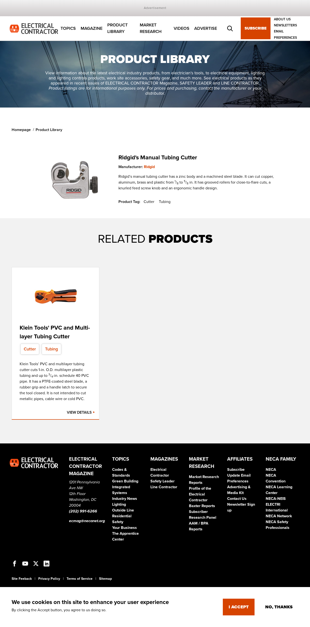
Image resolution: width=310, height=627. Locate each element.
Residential (122, 516)
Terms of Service (80, 579)
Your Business (124, 527)
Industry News (124, 498)
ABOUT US (282, 19)
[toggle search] (230, 28)
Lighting (119, 504)
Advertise (205, 28)
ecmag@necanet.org (87, 521)
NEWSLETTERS (285, 25)
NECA (271, 469)
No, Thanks (279, 607)
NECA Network (279, 516)
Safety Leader (162, 481)
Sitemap (105, 579)
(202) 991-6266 (83, 511)
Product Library (117, 28)
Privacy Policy (49, 579)
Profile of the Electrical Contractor (200, 494)
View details (80, 412)
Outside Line (123, 510)
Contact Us (237, 498)
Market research (151, 28)
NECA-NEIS (276, 498)
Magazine (91, 28)
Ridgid (149, 166)
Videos (181, 28)
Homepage (21, 129)
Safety (117, 521)
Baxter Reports (202, 505)
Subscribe (256, 28)
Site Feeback (22, 579)
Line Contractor (163, 487)
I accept (239, 607)
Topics (68, 28)
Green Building (125, 481)
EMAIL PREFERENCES (285, 35)
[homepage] (34, 28)
